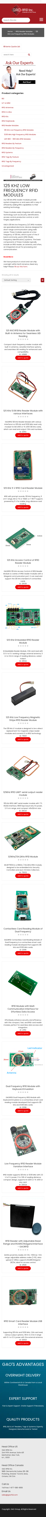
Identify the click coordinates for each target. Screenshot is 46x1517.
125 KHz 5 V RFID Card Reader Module (23, 488)
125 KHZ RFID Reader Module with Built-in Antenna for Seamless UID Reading (23, 333)
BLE (3, 98)
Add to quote (23, 358)
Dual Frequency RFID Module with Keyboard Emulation (23, 1088)
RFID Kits (5, 116)
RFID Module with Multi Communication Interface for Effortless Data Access (23, 1009)
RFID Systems (7, 152)
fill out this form (20, 266)
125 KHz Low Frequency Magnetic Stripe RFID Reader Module (23, 719)
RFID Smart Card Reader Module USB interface (23, 1322)
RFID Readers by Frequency (13, 148)
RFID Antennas (7, 107)
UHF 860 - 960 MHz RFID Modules (17, 139)
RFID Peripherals (8, 121)
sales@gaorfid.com (10, 1495)
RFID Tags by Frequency (11, 161)
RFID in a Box (7, 112)
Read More (8, 257)
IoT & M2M (6, 103)
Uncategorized (8, 166)
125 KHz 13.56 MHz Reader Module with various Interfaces (23, 412)
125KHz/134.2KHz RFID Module (23, 856)
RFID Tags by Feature (10, 157)
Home (10, 31)
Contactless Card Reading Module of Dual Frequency (23, 930)
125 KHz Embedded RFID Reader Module (23, 641)
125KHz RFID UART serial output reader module (23, 793)
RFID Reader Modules (24, 31)
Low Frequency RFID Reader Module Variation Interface (23, 1165)
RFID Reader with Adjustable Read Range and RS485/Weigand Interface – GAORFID (23, 1243)
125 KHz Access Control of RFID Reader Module (23, 561)
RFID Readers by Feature (11, 143)
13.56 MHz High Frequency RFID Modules (20, 134)
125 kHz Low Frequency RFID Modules (19, 130)
